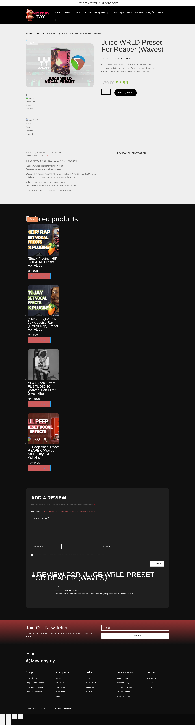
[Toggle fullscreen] (8, 716)
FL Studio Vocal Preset (35, 678)
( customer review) (121, 58)
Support (90, 678)
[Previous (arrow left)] (2, 722)
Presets (66, 12)
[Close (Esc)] (20, 716)
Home (57, 12)
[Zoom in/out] (2, 716)
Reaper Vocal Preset (35, 682)
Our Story (60, 691)
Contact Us (91, 682)
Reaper (51, 33)
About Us (60, 682)
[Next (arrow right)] (8, 722)
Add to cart (126, 93)
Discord (150, 682)
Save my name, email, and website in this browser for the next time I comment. (69, 554)
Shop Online (61, 687)
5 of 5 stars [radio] (90, 511)
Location (90, 687)
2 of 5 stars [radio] (59, 511)
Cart (58, 696)
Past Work (81, 12)
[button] (60, 40)
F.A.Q (148, 12)
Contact (139, 12)
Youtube (150, 687)
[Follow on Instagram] (28, 654)
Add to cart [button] (39, 276)
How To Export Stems (121, 12)
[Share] (14, 716)
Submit (157, 563)
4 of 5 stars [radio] (80, 511)
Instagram (151, 678)
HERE (46, 155)
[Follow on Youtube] (33, 654)
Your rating (36, 512)
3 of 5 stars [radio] (69, 511)
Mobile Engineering (98, 12)
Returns (89, 691)
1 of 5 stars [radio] (49, 511)
